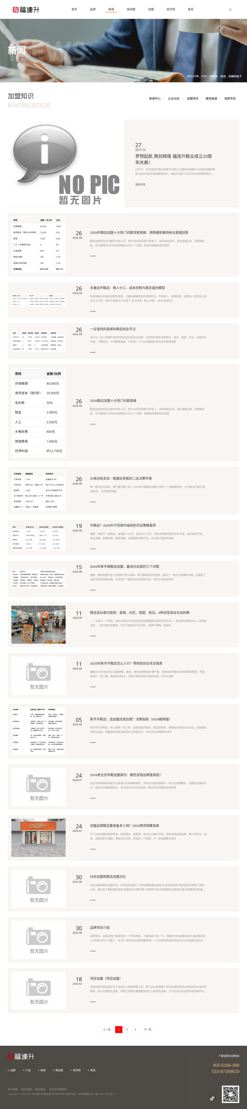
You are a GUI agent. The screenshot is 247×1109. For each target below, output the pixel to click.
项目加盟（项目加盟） (106, 978)
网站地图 (27, 1089)
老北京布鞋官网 (58, 1089)
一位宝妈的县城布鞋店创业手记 (113, 329)
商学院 (77, 1070)
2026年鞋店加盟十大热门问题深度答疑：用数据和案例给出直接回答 (139, 232)
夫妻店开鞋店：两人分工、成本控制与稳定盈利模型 (127, 288)
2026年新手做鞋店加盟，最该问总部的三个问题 (124, 566)
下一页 (147, 1029)
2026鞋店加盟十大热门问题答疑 (113, 401)
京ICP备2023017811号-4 (102, 1094)
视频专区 (230, 98)
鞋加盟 (59, 1070)
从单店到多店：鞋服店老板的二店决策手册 (121, 478)
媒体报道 (211, 98)
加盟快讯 (192, 98)
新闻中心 (155, 98)
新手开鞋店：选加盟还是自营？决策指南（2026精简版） (131, 719)
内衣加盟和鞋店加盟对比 (108, 877)
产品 (28, 1070)
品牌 (13, 1070)
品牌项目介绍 (100, 927)
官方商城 (13, 1089)
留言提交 (40, 1089)
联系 (93, 1070)
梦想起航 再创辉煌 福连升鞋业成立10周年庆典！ (173, 159)
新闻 (43, 1070)
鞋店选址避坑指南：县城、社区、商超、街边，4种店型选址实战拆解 (139, 613)
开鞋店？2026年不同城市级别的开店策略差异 (123, 525)
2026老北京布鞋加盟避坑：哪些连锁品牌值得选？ (126, 775)
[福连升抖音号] (212, 1098)
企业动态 (174, 98)
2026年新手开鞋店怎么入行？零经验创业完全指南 (126, 663)
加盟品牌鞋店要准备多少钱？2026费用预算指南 (124, 826)
